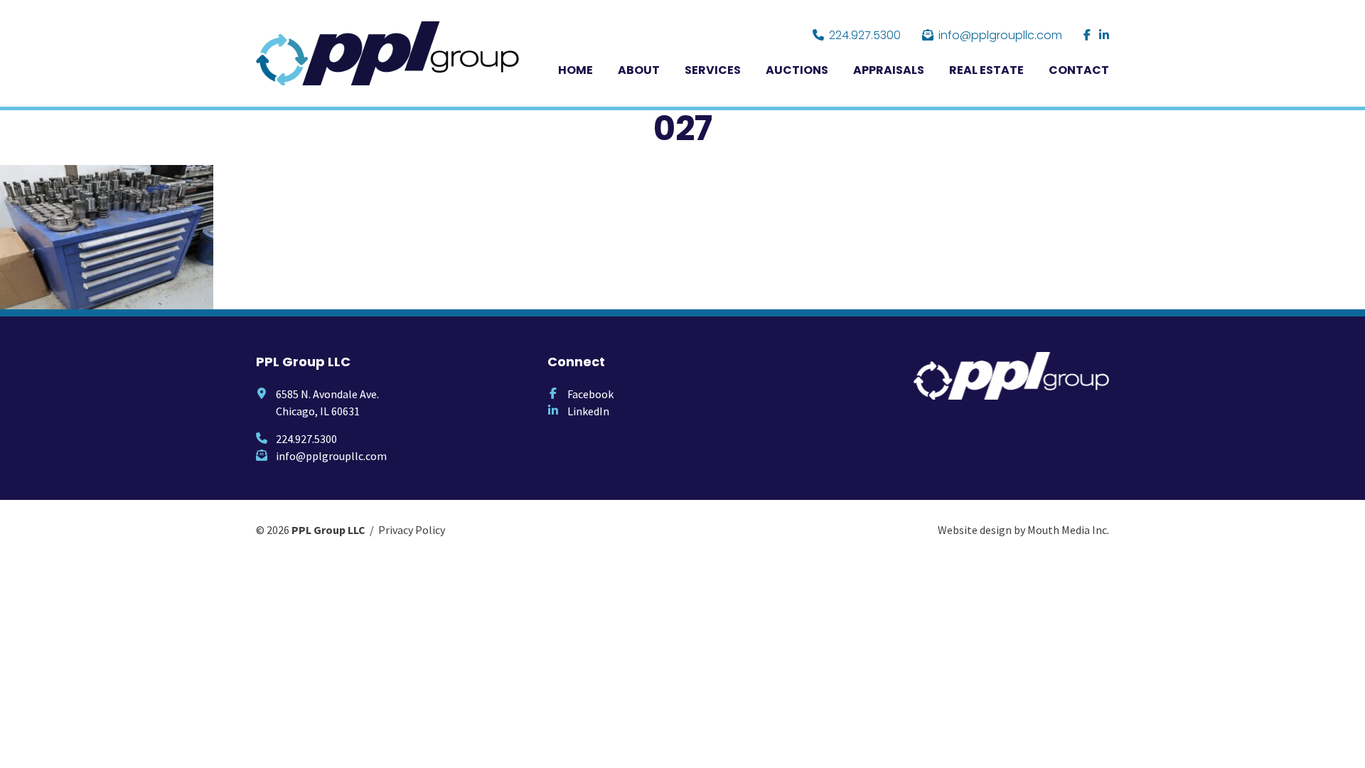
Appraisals (888, 70)
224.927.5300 (865, 35)
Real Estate (986, 70)
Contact (1079, 70)
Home (575, 70)
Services (713, 70)
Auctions (797, 70)
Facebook (590, 394)
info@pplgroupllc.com (1000, 35)
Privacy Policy (411, 530)
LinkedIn (588, 411)
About (639, 70)
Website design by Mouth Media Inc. (1023, 530)
